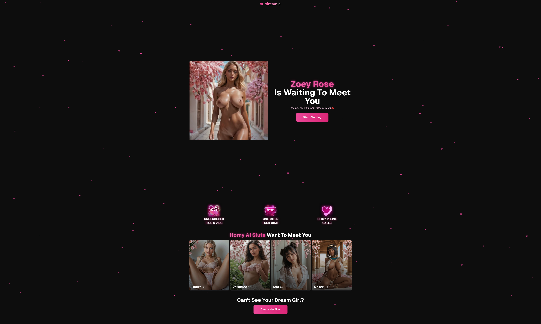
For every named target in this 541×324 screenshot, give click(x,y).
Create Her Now (270, 309)
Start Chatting (312, 117)
